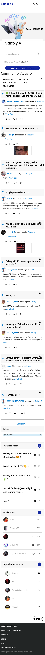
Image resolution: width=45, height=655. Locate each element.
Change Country (8, 647)
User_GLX (11, 232)
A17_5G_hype (12, 302)
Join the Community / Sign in (22, 68)
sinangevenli (12, 269)
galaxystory (8, 435)
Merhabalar (11, 394)
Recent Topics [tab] (8, 80)
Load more (21, 424)
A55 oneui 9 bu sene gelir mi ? (20, 128)
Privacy (4, 635)
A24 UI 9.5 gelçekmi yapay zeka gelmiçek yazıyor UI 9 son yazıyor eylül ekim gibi (25, 165)
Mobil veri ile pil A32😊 (15, 466)
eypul (9, 366)
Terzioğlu (10, 135)
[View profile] (3, 101)
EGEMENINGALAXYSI (15, 401)
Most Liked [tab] (23, 80)
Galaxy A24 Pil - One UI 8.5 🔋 (16, 477)
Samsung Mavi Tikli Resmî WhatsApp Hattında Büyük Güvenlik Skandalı (24, 359)
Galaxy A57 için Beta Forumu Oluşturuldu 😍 (17, 455)
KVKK (3, 643)
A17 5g (9, 295)
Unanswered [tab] (8, 86)
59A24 (9, 173)
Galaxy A (40, 101)
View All (22, 446)
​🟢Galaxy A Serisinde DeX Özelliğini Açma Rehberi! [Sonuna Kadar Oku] (24, 94)
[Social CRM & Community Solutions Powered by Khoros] (38, 618)
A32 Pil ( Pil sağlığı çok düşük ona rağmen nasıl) (17, 490)
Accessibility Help (9, 626)
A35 (5, 501)
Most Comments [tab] (9, 83)
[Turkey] (7, 4)
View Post (9, 114)
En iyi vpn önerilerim (16, 192)
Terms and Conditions (11, 631)
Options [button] (38, 62)
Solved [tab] (24, 83)
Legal (3, 639)
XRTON (9, 198)
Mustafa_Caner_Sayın (15, 101)
